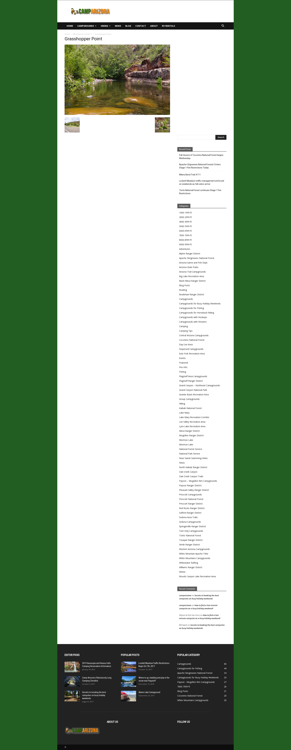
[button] (222, 26)
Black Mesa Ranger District (192, 280)
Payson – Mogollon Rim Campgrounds (198, 480)
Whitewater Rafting (188, 562)
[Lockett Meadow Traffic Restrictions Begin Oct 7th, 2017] (128, 667)
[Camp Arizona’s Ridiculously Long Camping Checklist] (72, 681)
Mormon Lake (186, 440)
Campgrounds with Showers (193, 321)
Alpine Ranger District (189, 253)
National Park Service (189, 453)
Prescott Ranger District (191, 503)
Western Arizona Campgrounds (194, 549)
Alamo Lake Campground (149, 692)
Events (182, 358)
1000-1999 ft (185, 212)
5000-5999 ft (185, 226)
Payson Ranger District (190, 485)
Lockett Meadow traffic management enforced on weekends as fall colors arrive (201, 182)
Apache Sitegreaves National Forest (196, 258)
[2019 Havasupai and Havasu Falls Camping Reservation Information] (72, 667)
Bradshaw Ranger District (191, 294)
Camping (183, 326)
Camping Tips (185, 330)
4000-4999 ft (185, 221)
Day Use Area (186, 344)
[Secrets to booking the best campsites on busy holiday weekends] (72, 696)
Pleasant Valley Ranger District (194, 490)
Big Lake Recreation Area (191, 276)
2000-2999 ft (185, 217)
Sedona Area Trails (188, 517)
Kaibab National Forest (190, 408)
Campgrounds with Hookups (193, 317)
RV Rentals (168, 25)
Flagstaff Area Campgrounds (193, 376)
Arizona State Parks (188, 267)
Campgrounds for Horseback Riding (196, 312)
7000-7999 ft (185, 235)
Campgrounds (85, 25)
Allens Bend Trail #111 (82, 34)
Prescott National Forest (191, 499)
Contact (140, 25)
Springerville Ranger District (192, 526)
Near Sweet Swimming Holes (193, 458)
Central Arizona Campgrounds (194, 335)
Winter (182, 571)
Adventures (184, 249)
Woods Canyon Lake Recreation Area (197, 576)
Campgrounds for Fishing (191, 308)
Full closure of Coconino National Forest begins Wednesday (201, 156)
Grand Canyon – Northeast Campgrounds (199, 385)
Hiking (104, 25)
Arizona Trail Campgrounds (192, 271)
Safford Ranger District (190, 512)
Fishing (182, 371)
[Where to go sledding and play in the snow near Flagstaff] (128, 681)
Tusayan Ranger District (191, 540)
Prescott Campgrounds (190, 494)
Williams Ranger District (190, 567)
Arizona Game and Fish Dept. (193, 262)
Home (70, 25)
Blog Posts (184, 285)
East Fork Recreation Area (192, 353)
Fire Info (183, 367)
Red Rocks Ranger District (192, 508)
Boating (183, 289)
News (118, 25)
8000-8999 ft (185, 239)
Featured (183, 362)
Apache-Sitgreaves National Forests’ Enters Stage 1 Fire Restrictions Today (200, 166)
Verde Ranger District (189, 544)
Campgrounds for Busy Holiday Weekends (200, 303)
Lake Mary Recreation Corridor (194, 417)
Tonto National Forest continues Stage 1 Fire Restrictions (200, 192)
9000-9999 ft (185, 244)
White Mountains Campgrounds (194, 558)
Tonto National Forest (190, 535)
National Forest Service (190, 449)
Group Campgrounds (189, 399)
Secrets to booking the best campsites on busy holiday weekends (94, 695)
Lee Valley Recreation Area (192, 421)
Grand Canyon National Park (193, 389)
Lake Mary (184, 412)
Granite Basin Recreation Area (194, 394)
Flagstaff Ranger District (191, 380)
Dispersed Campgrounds (191, 349)
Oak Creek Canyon (188, 471)
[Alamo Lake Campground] (128, 696)
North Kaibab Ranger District (193, 467)
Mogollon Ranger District (191, 435)
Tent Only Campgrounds (191, 530)
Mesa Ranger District (189, 430)
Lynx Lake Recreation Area (192, 426)
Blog (128, 25)
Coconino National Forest (191, 339)
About (154, 25)
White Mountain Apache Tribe (193, 553)
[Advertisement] (171, 11)
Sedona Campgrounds (190, 521)
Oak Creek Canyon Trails (191, 476)
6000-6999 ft (185, 230)
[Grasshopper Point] (117, 114)
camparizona (185, 595)
